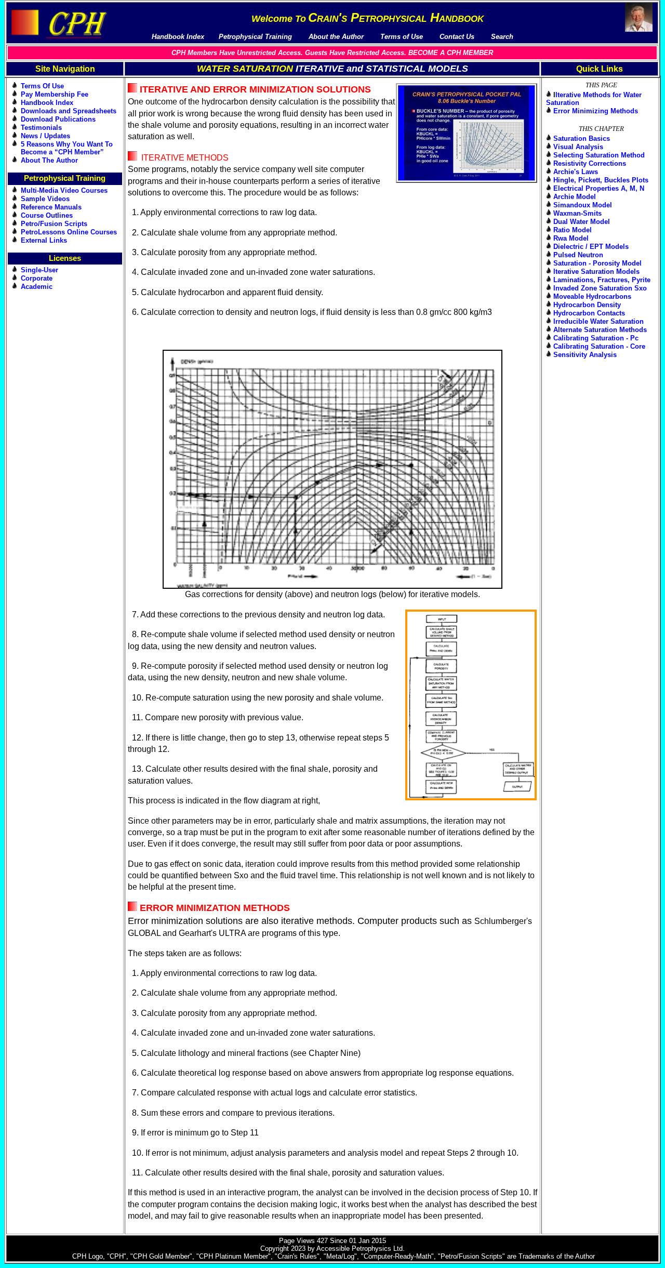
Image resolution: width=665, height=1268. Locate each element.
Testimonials (41, 127)
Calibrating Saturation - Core (599, 346)
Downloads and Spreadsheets (68, 111)
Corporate (36, 278)
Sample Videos (45, 199)
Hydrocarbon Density (587, 305)
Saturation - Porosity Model (597, 263)
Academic (36, 286)
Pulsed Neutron (578, 255)
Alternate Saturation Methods (600, 330)
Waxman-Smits (577, 213)
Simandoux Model (582, 205)
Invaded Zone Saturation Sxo (600, 288)
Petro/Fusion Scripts (54, 224)
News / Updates (45, 136)
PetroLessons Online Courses (69, 232)
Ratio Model (572, 230)
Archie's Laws (575, 172)
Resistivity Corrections (589, 163)
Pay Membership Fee (54, 94)
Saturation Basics (581, 138)
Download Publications (58, 119)
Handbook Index (47, 103)
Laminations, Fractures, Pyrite (601, 280)
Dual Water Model (581, 222)
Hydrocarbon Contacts (589, 313)
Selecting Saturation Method (599, 155)
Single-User (39, 270)
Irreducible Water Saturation (598, 321)
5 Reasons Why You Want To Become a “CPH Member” (67, 148)
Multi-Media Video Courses (64, 190)
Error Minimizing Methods (595, 111)
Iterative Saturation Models (596, 271)
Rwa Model (571, 238)
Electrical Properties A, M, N (598, 188)
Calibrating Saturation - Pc (596, 338)
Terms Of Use (42, 86)
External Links (44, 240)
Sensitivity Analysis (585, 355)
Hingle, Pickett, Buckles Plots (600, 180)
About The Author (49, 160)
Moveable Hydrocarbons (592, 296)
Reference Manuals (51, 207)
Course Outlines (47, 215)
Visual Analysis (578, 147)
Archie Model (574, 197)
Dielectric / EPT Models (591, 246)
